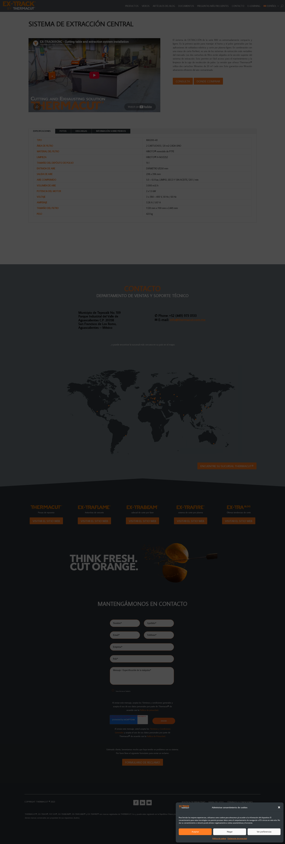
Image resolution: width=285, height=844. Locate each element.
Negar (229, 831)
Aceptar (195, 831)
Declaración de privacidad (237, 838)
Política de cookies (219, 838)
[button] (279, 807)
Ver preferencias (264, 831)
